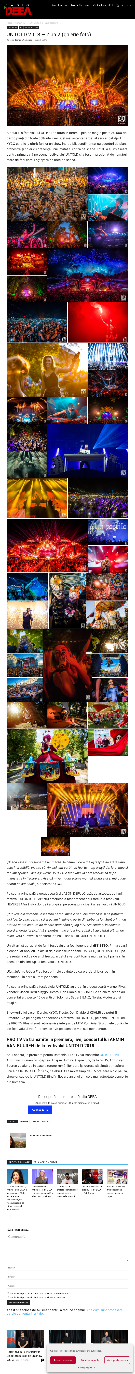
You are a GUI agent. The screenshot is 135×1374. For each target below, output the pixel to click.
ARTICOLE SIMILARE (19, 1162)
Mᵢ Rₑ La (10, 1360)
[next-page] (14, 1216)
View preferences (117, 1360)
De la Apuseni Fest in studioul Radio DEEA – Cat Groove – (92, 1189)
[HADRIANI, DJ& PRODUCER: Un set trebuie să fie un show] (25, 1339)
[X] (131, 6)
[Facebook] (123, 6)
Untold (45, 1121)
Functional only (90, 1360)
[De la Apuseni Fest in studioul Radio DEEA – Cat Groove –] (92, 1176)
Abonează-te (40, 1109)
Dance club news (31, 27)
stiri (21, 27)
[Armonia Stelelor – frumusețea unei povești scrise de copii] (117, 1176)
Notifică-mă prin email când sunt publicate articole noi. (38, 1297)
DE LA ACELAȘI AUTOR (45, 1162)
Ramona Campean (23, 40)
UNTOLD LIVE (110, 1055)
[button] (117, 5)
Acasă (9, 22)
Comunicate (21, 22)
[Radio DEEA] (18, 9)
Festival (35, 1121)
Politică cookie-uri (86, 1367)
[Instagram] (127, 6)
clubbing (24, 1121)
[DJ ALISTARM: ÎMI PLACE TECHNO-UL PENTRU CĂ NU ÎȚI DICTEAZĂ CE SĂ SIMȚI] (67, 1339)
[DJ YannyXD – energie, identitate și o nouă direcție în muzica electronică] (67, 1176)
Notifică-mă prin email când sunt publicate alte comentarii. (40, 1293)
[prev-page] (9, 1216)
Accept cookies (63, 1360)
